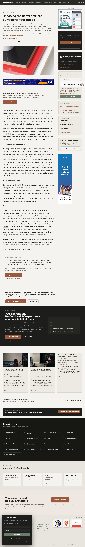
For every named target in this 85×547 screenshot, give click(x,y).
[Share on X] (16, 42)
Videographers (40, 524)
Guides (38, 528)
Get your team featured (13, 275)
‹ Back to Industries (7, 9)
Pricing (55, 2)
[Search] (68, 2)
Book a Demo (47, 530)
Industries (38, 2)
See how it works (30, 275)
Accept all (17, 534)
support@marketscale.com (67, 93)
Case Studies (32, 522)
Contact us (14, 245)
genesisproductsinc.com (21, 249)
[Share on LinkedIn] (19, 42)
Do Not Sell (70, 544)
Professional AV (8, 12)
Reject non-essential (17, 538)
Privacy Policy (55, 544)
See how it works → (64, 67)
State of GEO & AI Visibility (67, 110)
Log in (72, 2)
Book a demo (70, 43)
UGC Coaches (40, 526)
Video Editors (39, 522)
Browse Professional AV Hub (73, 400)
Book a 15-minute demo (60, 499)
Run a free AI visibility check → (15, 301)
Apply (38, 530)
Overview (17, 2)
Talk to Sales (46, 524)
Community (47, 2)
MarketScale (24, 34)
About (64, 2)
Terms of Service (63, 544)
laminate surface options (33, 242)
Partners (46, 528)
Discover (30, 2)
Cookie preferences (78, 544)
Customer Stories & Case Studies (14, 35)
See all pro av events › (65, 132)
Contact (45, 522)
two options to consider (29, 157)
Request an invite (10, 102)
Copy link (11, 42)
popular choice (11, 116)
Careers (45, 526)
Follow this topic (70, 96)
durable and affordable (14, 213)
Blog (60, 2)
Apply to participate (70, 148)
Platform (24, 2)
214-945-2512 (72, 92)
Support (45, 532)
